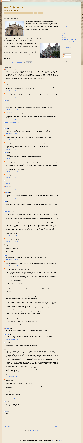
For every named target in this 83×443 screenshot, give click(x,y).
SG (5, 238)
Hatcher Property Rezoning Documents (69, 41)
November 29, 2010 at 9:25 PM (12, 325)
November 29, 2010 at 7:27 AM (12, 265)
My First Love (64, 33)
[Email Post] (25, 62)
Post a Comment (9, 420)
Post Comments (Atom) (34, 430)
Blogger (60, 440)
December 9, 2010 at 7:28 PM (11, 409)
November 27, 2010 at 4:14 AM (12, 198)
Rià (6, 201)
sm (6, 244)
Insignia (6, 186)
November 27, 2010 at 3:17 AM (12, 183)
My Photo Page (65, 26)
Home (32, 426)
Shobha (6, 401)
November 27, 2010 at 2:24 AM (12, 171)
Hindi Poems (18, 13)
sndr (53, 440)
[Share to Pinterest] (31, 62)
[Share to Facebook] (30, 62)
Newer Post (7, 426)
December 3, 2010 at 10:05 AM (12, 398)
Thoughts (12, 13)
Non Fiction (10, 63)
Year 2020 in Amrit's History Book (68, 31)
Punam (6, 135)
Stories (27, 13)
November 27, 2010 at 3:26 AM (12, 189)
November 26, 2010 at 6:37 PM (12, 97)
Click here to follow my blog (67, 47)
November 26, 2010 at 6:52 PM (12, 109)
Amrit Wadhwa (14, 7)
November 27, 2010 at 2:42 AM (12, 177)
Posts (65, 54)
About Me (40, 13)
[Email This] (27, 62)
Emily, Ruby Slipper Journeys (10, 112)
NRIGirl (6, 100)
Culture (31, 13)
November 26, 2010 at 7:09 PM (12, 119)
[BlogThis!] (28, 62)
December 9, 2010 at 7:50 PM (11, 417)
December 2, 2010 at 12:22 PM (12, 339)
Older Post (57, 426)
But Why (64, 37)
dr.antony (7, 192)
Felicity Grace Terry (9, 261)
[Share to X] (29, 62)
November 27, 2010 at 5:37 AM (12, 208)
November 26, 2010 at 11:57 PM (12, 149)
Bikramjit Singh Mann (9, 93)
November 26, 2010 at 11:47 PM (12, 139)
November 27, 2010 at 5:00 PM (12, 253)
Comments (66, 56)
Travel (35, 13)
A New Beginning (8, 174)
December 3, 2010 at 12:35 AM (12, 347)
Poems (23, 13)
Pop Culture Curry (8, 211)
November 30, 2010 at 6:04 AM (12, 332)
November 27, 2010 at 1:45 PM (12, 241)
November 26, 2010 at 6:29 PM (12, 90)
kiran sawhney (8, 142)
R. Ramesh (7, 255)
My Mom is (64, 63)
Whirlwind (7, 180)
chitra (6, 128)
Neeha (6, 152)
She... (63, 35)
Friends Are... (64, 66)
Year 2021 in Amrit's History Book (68, 28)
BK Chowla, (7, 328)
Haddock (7, 334)
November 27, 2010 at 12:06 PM (12, 235)
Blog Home (7, 13)
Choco (6, 161)
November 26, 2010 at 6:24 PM (12, 80)
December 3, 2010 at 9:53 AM (11, 376)
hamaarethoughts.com (9, 69)
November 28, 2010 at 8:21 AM (12, 259)
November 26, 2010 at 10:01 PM (12, 133)
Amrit (6, 82)
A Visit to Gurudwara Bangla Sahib (69, 39)
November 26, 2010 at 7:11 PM (12, 125)
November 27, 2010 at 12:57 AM (12, 158)
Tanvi (6, 342)
